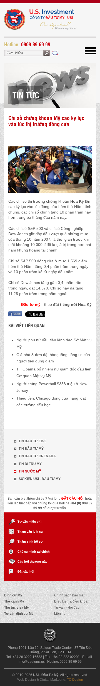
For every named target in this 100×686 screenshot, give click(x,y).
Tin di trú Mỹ (30, 464)
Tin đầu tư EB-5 (32, 441)
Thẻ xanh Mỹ (14, 601)
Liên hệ (60, 614)
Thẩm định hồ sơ (30, 541)
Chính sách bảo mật (69, 595)
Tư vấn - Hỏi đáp (66, 607)
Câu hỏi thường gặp (33, 561)
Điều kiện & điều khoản (71, 601)
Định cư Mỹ (13, 595)
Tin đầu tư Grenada (37, 456)
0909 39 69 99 (35, 44)
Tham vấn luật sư (30, 531)
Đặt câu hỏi (26, 571)
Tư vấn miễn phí (29, 521)
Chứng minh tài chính (34, 551)
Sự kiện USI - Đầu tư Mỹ (40, 479)
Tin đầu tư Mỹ (31, 449)
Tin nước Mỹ (30, 471)
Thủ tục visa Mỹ (16, 607)
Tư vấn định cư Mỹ (19, 614)
